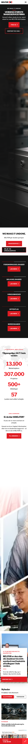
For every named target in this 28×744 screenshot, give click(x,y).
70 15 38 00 (6, 742)
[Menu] (25, 2)
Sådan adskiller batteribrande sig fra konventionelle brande (12, 725)
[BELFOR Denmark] (14, 2)
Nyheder (4, 721)
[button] (2, 741)
